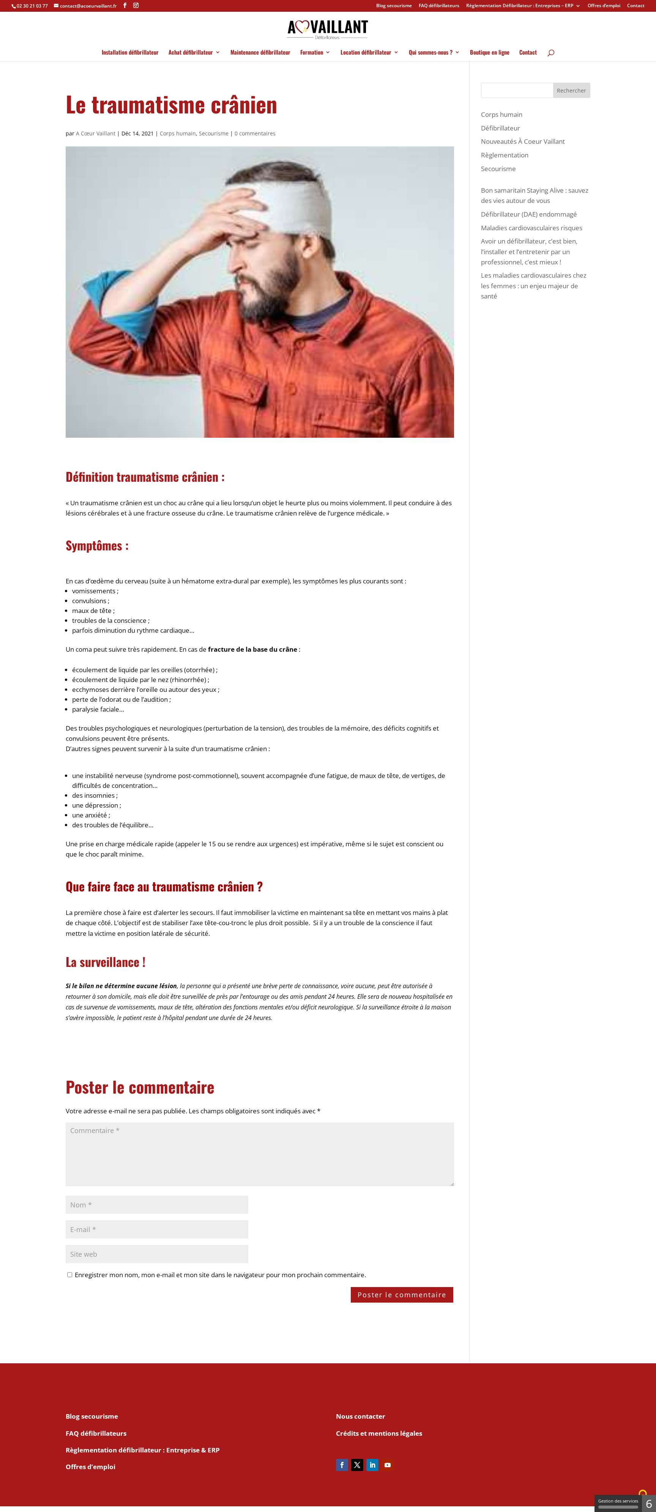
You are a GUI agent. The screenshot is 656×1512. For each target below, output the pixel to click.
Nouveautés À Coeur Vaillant (523, 141)
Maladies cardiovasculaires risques (531, 227)
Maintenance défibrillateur (260, 52)
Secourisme (214, 133)
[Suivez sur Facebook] (342, 1465)
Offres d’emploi (604, 6)
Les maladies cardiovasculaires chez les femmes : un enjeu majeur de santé (534, 285)
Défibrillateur (500, 128)
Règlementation (504, 155)
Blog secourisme (394, 6)
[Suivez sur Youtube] (388, 1465)
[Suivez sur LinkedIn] (372, 1465)
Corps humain (178, 133)
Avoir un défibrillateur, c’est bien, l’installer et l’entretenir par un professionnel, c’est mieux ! (529, 251)
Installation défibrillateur (130, 52)
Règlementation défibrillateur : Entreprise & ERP (143, 1450)
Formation (311, 52)
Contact (636, 6)
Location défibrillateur (366, 52)
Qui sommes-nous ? (431, 52)
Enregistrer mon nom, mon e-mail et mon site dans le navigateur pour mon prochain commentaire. (220, 1274)
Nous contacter (360, 1416)
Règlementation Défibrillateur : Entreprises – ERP (519, 6)
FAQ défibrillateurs (439, 6)
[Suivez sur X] (357, 1465)
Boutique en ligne (489, 52)
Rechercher (571, 90)
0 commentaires (255, 133)
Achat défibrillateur (191, 52)
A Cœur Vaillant (95, 133)
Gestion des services (618, 1501)
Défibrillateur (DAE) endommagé (529, 214)
